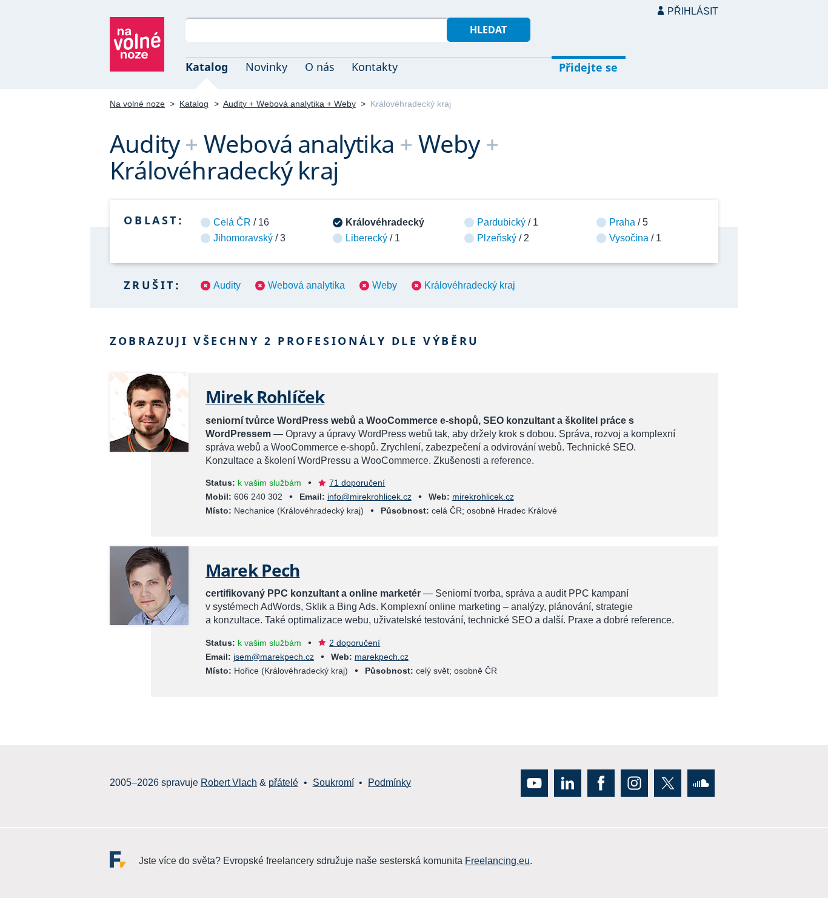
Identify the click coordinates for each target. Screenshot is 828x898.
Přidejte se (588, 67)
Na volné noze (137, 104)
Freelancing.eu (124, 859)
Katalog (206, 66)
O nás (320, 66)
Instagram (634, 782)
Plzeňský (496, 238)
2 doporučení (354, 643)
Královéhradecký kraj (469, 285)
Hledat (488, 29)
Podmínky (389, 782)
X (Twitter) (667, 782)
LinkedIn (567, 782)
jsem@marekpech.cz (273, 657)
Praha (622, 222)
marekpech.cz (382, 657)
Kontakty (375, 66)
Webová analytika (306, 285)
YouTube (534, 782)
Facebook (601, 782)
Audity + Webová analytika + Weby (289, 104)
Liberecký (366, 238)
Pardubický (501, 222)
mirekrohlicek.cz (483, 496)
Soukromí (333, 782)
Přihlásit (692, 11)
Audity (227, 285)
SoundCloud (701, 782)
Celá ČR (232, 222)
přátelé (283, 782)
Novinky (266, 66)
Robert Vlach (229, 782)
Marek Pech (252, 569)
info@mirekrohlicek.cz (369, 496)
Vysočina (629, 238)
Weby (384, 285)
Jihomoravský (243, 238)
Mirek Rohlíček (264, 396)
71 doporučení (357, 483)
